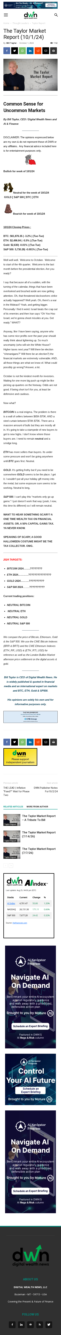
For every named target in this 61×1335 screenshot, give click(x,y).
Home (6, 23)
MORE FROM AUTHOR (37, 806)
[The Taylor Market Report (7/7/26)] (11, 853)
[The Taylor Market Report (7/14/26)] (11, 836)
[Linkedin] (21, 1324)
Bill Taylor (11, 43)
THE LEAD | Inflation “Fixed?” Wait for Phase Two (16, 791)
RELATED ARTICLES (13, 806)
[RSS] (39, 1324)
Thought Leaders (21, 23)
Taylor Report (38, 23)
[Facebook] (12, 1324)
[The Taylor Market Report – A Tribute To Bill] (11, 820)
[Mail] (30, 1324)
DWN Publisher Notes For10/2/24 (46, 789)
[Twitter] (48, 1324)
